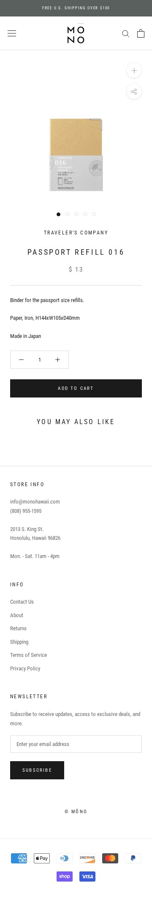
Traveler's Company (76, 233)
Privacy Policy (25, 668)
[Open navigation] (12, 33)
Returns (18, 628)
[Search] (126, 33)
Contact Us (22, 602)
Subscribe (37, 770)
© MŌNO (76, 811)
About (16, 615)
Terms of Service (28, 655)
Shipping (19, 642)
